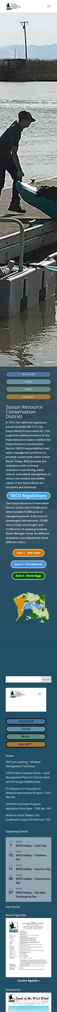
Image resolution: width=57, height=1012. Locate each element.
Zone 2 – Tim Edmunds (28, 564)
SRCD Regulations (28, 496)
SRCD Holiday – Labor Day (31, 845)
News (10, 756)
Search (46, 679)
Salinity (28, 396)
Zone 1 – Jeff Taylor (28, 553)
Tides (28, 381)
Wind (28, 389)
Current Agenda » (28, 980)
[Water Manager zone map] (28, 623)
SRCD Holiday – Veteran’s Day (33, 869)
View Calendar (13, 906)
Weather (29, 374)
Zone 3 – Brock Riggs (28, 575)
